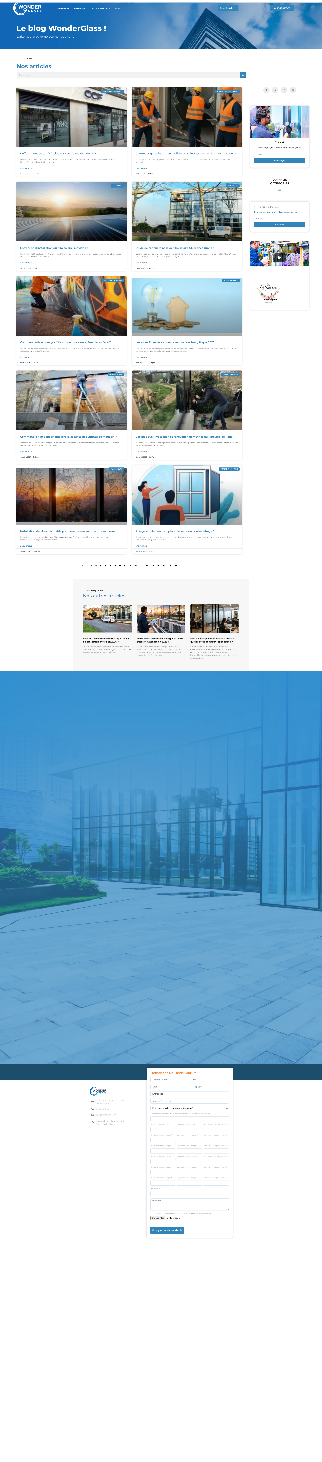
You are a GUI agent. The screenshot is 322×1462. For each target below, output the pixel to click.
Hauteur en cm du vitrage (160, 1124)
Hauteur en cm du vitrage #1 (161, 1135)
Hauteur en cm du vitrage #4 (161, 1167)
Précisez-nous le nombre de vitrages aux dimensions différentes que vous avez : (180, 1114)
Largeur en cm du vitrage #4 (187, 1167)
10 (125, 565)
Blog (117, 8)
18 (170, 565)
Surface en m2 (155, 1188)
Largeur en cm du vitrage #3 (187, 1156)
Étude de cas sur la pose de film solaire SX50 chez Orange (175, 248)
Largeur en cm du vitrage (186, 1124)
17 (164, 565)
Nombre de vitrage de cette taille (216, 1124)
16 (158, 565)
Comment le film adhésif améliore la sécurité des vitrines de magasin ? (68, 436)
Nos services (63, 8)
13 (141, 565)
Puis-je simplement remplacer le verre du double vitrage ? (175, 531)
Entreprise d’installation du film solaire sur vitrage (54, 248)
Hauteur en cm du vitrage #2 (161, 1146)
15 (153, 565)
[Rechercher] (243, 75)
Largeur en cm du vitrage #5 (187, 1178)
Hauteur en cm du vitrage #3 (161, 1156)
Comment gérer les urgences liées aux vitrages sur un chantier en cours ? (186, 153)
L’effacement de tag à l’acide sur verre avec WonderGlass (59, 153)
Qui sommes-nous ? (100, 8)
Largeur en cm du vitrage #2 (187, 1146)
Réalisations (80, 8)
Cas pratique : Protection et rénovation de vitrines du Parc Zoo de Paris (184, 436)
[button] (282, 8)
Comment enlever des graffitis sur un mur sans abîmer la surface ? (65, 342)
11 (131, 565)
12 (136, 565)
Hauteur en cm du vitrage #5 (161, 1178)
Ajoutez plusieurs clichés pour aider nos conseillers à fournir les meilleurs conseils (180, 1213)
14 (147, 565)
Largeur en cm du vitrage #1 (187, 1135)
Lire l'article (26, 168)
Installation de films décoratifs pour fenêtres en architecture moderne (67, 531)
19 (175, 565)
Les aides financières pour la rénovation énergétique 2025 (175, 342)
